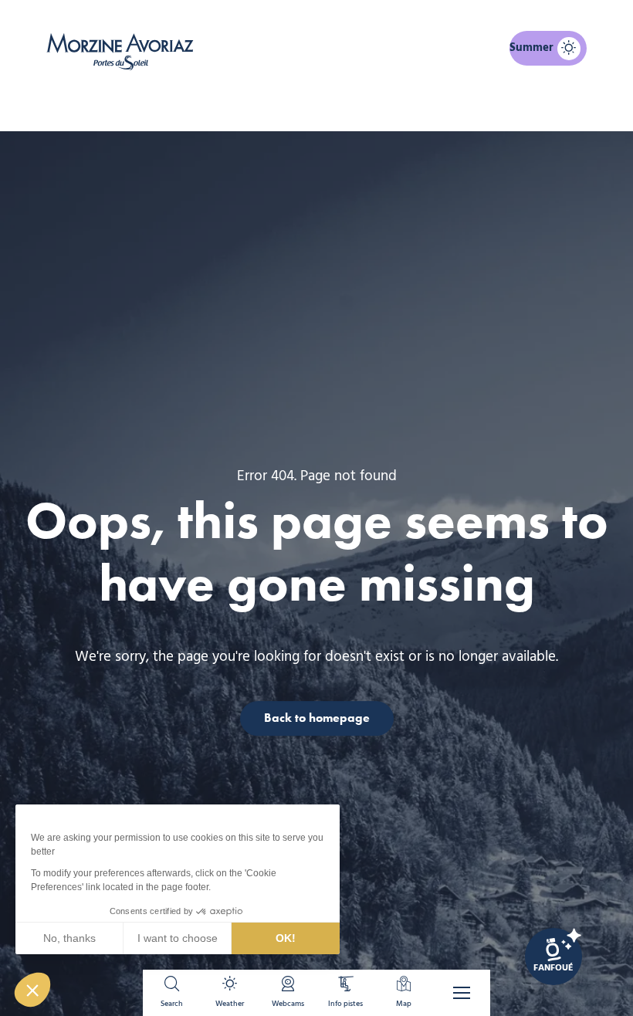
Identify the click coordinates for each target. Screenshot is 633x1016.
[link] (553, 956)
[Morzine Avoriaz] (123, 52)
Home (236, 105)
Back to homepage (317, 717)
